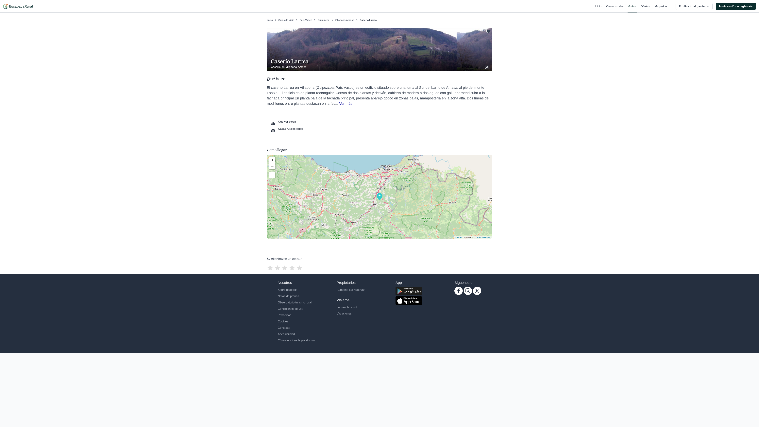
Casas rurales (615, 6)
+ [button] (272, 160)
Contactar (284, 327)
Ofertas (645, 6)
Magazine (661, 6)
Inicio (598, 6)
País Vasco (306, 20)
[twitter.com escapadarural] (477, 294)
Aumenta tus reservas (351, 289)
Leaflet (458, 237)
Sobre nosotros (287, 289)
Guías (632, 6)
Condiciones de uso (290, 308)
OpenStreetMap (483, 237)
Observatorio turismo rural (295, 302)
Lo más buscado (347, 307)
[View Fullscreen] (272, 175)
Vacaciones (344, 313)
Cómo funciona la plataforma (296, 340)
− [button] (272, 166)
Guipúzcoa (323, 20)
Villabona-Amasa (344, 20)
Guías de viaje (286, 20)
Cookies (283, 321)
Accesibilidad (286, 334)
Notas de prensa (288, 296)
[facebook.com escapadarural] (458, 294)
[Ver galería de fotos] (487, 66)
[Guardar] (488, 31)
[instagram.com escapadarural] (468, 294)
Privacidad (284, 315)
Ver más (345, 104)
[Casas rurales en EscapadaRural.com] (18, 6)
